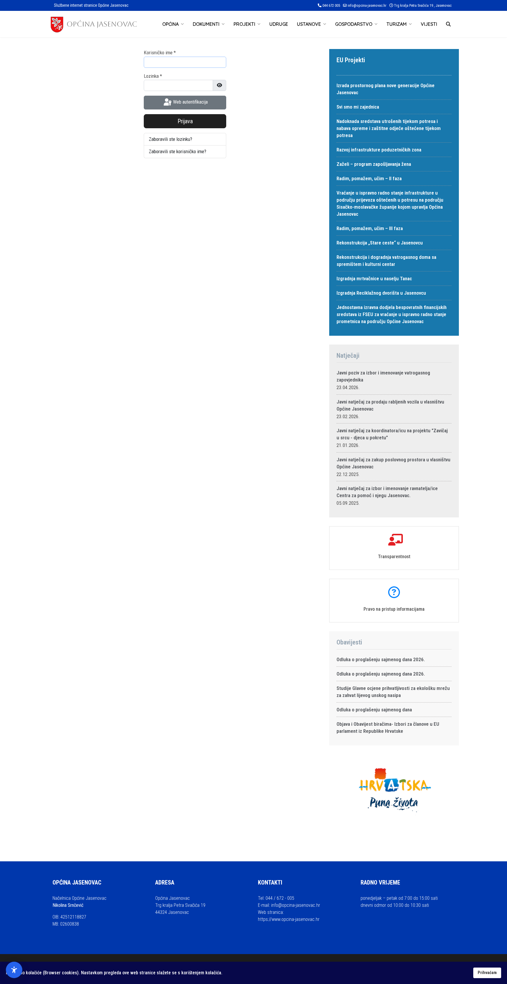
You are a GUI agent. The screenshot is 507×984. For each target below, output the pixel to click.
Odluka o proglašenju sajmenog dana (374, 710)
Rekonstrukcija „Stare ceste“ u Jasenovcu (380, 243)
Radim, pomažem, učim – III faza (370, 228)
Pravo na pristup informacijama (394, 609)
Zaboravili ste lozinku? (170, 139)
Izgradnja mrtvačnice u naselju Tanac (374, 278)
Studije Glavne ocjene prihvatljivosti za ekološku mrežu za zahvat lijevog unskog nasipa (393, 691)
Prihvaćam (487, 972)
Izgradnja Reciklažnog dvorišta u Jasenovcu (381, 293)
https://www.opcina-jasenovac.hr (289, 919)
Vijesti (429, 24)
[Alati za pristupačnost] (14, 970)
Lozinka (153, 76)
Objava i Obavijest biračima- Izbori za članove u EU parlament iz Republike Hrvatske (388, 727)
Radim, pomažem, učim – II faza (369, 178)
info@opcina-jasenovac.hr (367, 5)
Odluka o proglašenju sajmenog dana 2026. (381, 659)
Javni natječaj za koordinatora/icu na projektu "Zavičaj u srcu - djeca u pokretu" (392, 434)
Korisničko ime (160, 52)
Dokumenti (206, 24)
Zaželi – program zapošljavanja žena (374, 164)
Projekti (244, 24)
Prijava (185, 121)
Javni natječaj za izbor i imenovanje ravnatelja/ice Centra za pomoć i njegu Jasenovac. (387, 491)
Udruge (278, 24)
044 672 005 (331, 5)
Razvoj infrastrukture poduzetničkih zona (379, 150)
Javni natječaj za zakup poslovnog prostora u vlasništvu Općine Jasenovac (393, 463)
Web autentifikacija (190, 102)
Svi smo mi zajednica (358, 107)
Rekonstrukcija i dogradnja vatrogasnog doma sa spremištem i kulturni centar (386, 260)
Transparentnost (394, 556)
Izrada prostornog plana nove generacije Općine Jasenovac (386, 88)
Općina (170, 24)
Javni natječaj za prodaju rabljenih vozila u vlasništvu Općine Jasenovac (390, 405)
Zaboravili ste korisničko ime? (177, 151)
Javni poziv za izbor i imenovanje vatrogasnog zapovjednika (383, 376)
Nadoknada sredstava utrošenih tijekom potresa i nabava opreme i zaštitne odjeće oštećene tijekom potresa (389, 128)
